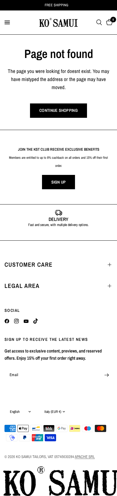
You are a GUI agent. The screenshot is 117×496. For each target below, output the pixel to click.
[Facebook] (6, 321)
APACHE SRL (85, 456)
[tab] (49, 234)
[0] (108, 22)
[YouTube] (26, 321)
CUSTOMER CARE (28, 264)
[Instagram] (16, 321)
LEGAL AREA (22, 286)
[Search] (99, 22)
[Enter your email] (106, 375)
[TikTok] (35, 321)
